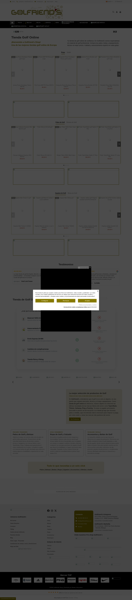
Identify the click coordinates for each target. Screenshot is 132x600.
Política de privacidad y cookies (88, 305)
